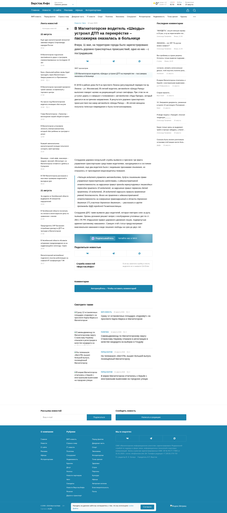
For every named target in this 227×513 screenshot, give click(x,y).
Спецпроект (131, 17)
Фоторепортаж (144, 17)
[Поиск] (194, 10)
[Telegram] (151, 438)
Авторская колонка (99, 483)
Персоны (95, 471)
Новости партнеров (73, 475)
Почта (94, 491)
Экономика (120, 17)
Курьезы (184, 17)
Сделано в (46, 509)
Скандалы (70, 483)
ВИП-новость (36, 17)
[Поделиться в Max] (139, 61)
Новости (46, 10)
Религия (69, 491)
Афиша (79, 10)
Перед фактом (49, 17)
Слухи (94, 467)
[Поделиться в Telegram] (114, 61)
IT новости (91, 17)
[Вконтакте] (127, 438)
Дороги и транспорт (74, 495)
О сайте (57, 10)
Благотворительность (100, 487)
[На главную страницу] (40, 3)
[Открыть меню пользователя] (187, 10)
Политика (109, 17)
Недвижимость (159, 17)
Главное (35, 10)
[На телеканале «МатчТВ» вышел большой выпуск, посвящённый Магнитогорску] (86, 358)
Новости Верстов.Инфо (75, 487)
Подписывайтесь (104, 238)
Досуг (68, 467)
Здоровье (95, 463)
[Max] (174, 438)
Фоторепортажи (93, 10)
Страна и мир (63, 17)
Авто (84, 23)
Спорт (100, 17)
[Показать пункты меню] (194, 17)
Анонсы (69, 471)
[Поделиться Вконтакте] (87, 61)
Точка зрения (172, 17)
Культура (95, 475)
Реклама (68, 10)
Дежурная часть (78, 17)
